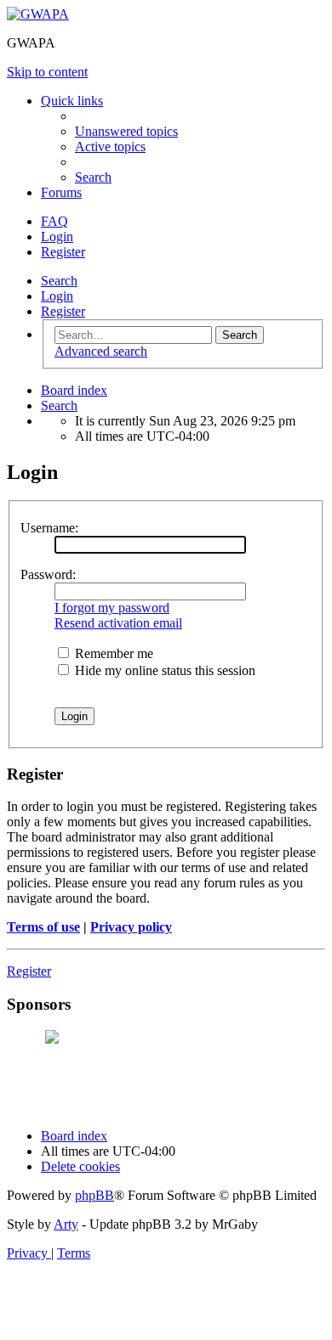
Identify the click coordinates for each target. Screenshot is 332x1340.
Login (57, 296)
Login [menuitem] (57, 236)
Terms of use (43, 927)
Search (59, 280)
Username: (49, 528)
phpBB (94, 1195)
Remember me (112, 653)
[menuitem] (126, 131)
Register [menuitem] (63, 252)
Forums (61, 192)
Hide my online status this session (163, 670)
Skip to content (47, 72)
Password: (48, 574)
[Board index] (38, 14)
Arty (66, 1224)
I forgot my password (111, 607)
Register (63, 311)
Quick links (72, 100)
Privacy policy (131, 927)
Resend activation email (118, 623)
